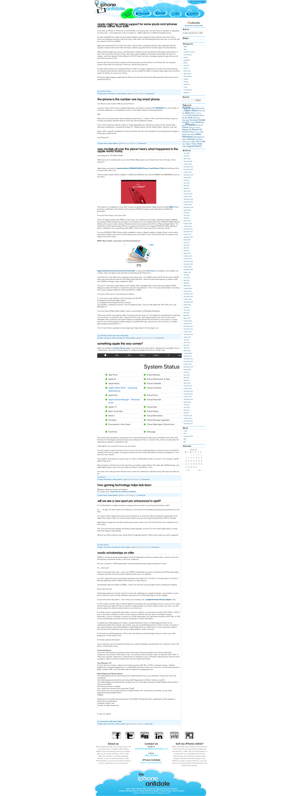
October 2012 (188, 396)
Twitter (184, 146)
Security (186, 81)
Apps (100, 93)
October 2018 (188, 204)
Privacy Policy (165, 791)
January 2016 (188, 291)
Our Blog (161, 13)
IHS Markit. (160, 108)
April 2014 (186, 348)
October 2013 (188, 364)
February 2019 (188, 193)
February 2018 (188, 223)
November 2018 (188, 202)
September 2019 (188, 175)
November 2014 (188, 329)
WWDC (120, 721)
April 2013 (186, 380)
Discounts (186, 120)
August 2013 (187, 369)
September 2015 (188, 302)
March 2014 (187, 350)
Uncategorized (188, 90)
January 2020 (188, 164)
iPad (102, 544)
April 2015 (186, 315)
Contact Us (193, 13)
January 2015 (188, 323)
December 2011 (188, 421)
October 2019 (188, 172)
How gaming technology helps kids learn (124, 485)
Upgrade (190, 146)
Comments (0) (150, 93)
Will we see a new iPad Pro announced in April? (129, 501)
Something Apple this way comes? (120, 343)
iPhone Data (187, 71)
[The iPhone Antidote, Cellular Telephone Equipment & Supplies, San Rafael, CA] (113, 17)
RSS (185, 433)
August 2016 (187, 272)
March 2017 (187, 253)
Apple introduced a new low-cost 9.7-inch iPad (116, 271)
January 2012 (188, 418)
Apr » (200, 470)
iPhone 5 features (195, 127)
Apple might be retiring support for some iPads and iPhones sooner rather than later (137, 25)
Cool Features (107, 338)
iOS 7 (188, 122)
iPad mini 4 (151, 271)
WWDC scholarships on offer (115, 552)
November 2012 (188, 394)
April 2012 (186, 413)
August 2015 (187, 304)
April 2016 (186, 283)
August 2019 (187, 177)
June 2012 (187, 407)
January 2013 (188, 388)
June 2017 (187, 245)
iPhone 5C (186, 130)
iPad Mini (103, 335)
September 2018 (188, 207)
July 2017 (186, 242)
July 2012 (186, 404)
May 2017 (186, 248)
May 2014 (186, 345)
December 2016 (188, 261)
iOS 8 (193, 122)
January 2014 (188, 356)
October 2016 (188, 266)
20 (186, 464)
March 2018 (187, 221)
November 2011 (188, 423)
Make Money (187, 73)
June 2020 (187, 153)
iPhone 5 (186, 68)
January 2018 (188, 226)
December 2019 (188, 166)
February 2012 (188, 415)
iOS (183, 122)
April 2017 (186, 250)
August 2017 (187, 239)
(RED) (171, 207)
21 (188, 464)
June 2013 (187, 375)
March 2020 (187, 158)
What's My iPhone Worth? (149, 791)
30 (193, 467)
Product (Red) (124, 335)
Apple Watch (191, 110)
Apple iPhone (196, 108)
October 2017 (188, 234)
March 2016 (187, 285)
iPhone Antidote (154, 779)
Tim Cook (200, 141)
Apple (101, 143)
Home (128, 789)
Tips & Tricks (191, 144)
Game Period (115, 492)
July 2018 (186, 212)
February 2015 (188, 321)
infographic (187, 60)
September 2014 (188, 334)
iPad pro (103, 477)
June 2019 (187, 183)
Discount (196, 118)
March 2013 (187, 383)
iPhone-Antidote (121, 93)
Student (115, 721)
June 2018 (187, 215)
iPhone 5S (197, 129)
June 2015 (187, 310)
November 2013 (188, 361)
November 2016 (188, 264)
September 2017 (188, 237)
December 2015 (188, 294)
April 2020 (186, 156)
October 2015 (188, 299)
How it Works (136, 789)
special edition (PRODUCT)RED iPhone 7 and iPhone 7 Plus (140, 168)
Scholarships (104, 721)
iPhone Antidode (129, 492)
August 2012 (187, 402)
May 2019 (186, 185)
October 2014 (188, 331)
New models (116, 335)
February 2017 (188, 256)
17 (196, 461)
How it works (144, 13)
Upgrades (186, 92)
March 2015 (187, 318)
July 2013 (186, 372)
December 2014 (188, 326)
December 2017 (188, 229)
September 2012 (188, 399)
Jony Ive (197, 132)
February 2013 (188, 385)
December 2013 (188, 358)
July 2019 (186, 180)
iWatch (192, 132)
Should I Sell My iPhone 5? (129, 791)
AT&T (193, 113)
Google (186, 57)
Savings (186, 79)
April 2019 (186, 188)
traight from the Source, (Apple (158, 599)
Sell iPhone (187, 84)
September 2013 (188, 367)
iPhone (105, 93)
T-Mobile (193, 142)
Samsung (197, 137)
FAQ (176, 13)
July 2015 (186, 307)
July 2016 (186, 275)
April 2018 (186, 218)
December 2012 (188, 391)
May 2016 (186, 280)
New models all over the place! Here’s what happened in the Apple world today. (137, 150)
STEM (110, 721)
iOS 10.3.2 (104, 91)
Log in (185, 431)
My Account (194, 1)
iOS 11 (109, 91)
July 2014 (186, 340)
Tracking (202, 1)
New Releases (112, 93)
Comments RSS (198, 25)
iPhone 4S (186, 65)
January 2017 (188, 258)
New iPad (109, 335)
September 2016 (188, 269)
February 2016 (188, 288)
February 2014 (188, 353)
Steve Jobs (186, 142)
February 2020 (188, 161)
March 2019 (187, 191)
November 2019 (188, 169)
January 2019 (188, 196)
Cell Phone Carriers (189, 52)
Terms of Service (178, 791)
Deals (190, 117)
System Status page (122, 348)
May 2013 (186, 377)
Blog (158, 789)
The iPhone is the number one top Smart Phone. (128, 99)
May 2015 (186, 312)
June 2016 (187, 277)
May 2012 (186, 410)
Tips (183, 144)
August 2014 (187, 337)
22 (191, 464)
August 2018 (187, 210)
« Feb (187, 470)
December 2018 (188, 199)
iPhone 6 (186, 132)
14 (188, 461)
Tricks (185, 87)
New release (191, 134)
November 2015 (188, 296)
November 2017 (188, 231)
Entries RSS (188, 25)
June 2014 (187, 342)
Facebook (194, 120)
